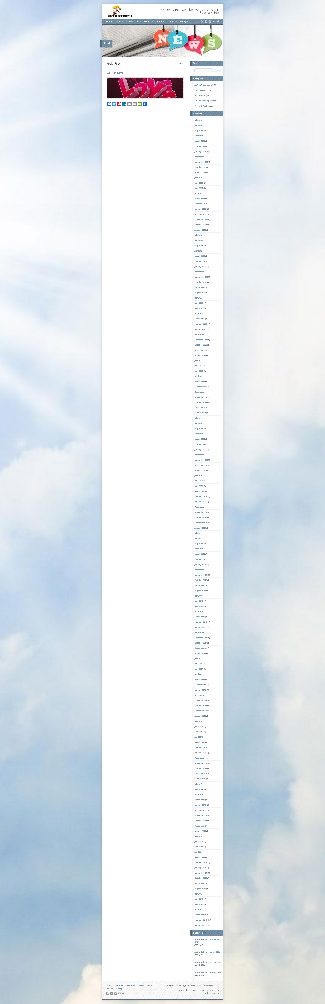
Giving (183, 21)
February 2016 (200, 747)
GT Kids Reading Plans (204, 100)
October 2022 (200, 345)
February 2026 (200, 146)
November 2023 (201, 277)
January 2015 (200, 805)
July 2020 (198, 475)
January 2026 (200, 151)
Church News (200, 90)
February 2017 (200, 685)
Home (109, 21)
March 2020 (199, 491)
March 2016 (199, 742)
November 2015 (201, 763)
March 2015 (199, 799)
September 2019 (201, 522)
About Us (120, 21)
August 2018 (200, 590)
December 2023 (201, 271)
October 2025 (200, 167)
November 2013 (201, 873)
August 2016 (200, 716)
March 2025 (199, 198)
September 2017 (201, 648)
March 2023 (199, 319)
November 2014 (201, 815)
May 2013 (198, 904)
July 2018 (198, 596)
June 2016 (198, 726)
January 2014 (200, 867)
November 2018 (201, 575)
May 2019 (198, 543)
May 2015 (198, 789)
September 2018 (201, 585)
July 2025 (198, 177)
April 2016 (198, 737)
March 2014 (199, 857)
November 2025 (201, 162)
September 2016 (201, 711)
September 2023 (201, 287)
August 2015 (200, 779)
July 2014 (198, 836)
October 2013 (200, 878)
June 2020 (198, 481)
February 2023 (200, 324)
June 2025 (198, 183)
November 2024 (201, 219)
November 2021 (201, 397)
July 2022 (198, 360)
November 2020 (201, 460)
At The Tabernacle (203, 85)
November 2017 (201, 637)
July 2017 (198, 658)
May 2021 (198, 428)
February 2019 (200, 559)
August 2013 (200, 888)
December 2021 (201, 392)
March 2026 (199, 141)
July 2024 (198, 235)
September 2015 (201, 773)
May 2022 (198, 371)
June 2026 (198, 125)
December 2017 (201, 632)
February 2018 (200, 622)
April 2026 (198, 136)
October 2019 (200, 517)
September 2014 (201, 826)
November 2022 (201, 339)
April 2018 (198, 611)
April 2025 (198, 193)
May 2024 (198, 245)
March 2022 (199, 381)
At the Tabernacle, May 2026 (207, 972)
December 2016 (201, 695)
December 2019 (201, 507)
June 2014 (198, 841)
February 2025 (200, 203)
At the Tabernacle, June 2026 (207, 962)
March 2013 (199, 914)
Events (147, 21)
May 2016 (198, 732)
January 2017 (200, 690)
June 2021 (198, 423)
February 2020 (200, 496)
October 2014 (200, 820)
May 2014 (198, 846)
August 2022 (200, 355)
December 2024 (201, 214)
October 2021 (200, 402)
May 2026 (198, 130)
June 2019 (198, 538)
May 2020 (198, 486)
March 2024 (199, 256)
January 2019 (200, 564)
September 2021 (201, 407)
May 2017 (198, 669)
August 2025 (200, 172)
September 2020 (201, 465)
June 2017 (198, 664)
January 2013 (200, 925)
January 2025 (200, 209)
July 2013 (198, 894)
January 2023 (200, 329)
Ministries (134, 21)
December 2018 (201, 569)
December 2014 (201, 810)
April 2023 (198, 313)
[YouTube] (214, 21)
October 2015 (200, 768)
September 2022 (201, 350)
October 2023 (200, 282)
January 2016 (200, 752)
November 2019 (201, 512)
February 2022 (200, 387)
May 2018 (198, 606)
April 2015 (198, 794)
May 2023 (198, 308)
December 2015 (201, 758)
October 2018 (200, 580)
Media (159, 21)
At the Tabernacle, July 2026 (207, 952)
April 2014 (198, 852)
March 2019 (199, 554)
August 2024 (200, 230)
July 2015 (198, 784)
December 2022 (201, 334)
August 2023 (200, 292)
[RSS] (202, 21)
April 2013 (198, 909)
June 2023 (198, 303)
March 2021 (199, 439)
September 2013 (201, 883)
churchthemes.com (211, 993)
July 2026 (198, 120)
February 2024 (200, 261)
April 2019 (198, 548)
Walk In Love (115, 72)
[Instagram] (210, 21)
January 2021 (200, 449)
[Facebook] (206, 21)
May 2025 (198, 188)
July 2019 (198, 533)
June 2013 (198, 899)
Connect (170, 21)
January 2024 (200, 266)
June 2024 (198, 240)
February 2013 (200, 920)
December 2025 (201, 156)
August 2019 (200, 528)
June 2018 (198, 601)
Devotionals (200, 95)
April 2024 (198, 251)
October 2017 (200, 643)
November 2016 (201, 700)
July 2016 (198, 721)
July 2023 (198, 298)
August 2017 (200, 653)
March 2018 (199, 617)
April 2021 (198, 434)
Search (216, 70)
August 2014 (200, 831)
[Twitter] (218, 21)
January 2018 (200, 627)
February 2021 (200, 444)
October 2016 (200, 705)
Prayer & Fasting (202, 106)
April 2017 (198, 674)
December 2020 (201, 454)
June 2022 (198, 366)
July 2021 (198, 418)
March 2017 (199, 679)
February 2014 (200, 862)
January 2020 (200, 501)
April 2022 (198, 376)
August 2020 (200, 470)
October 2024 (200, 224)
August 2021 (200, 413)
